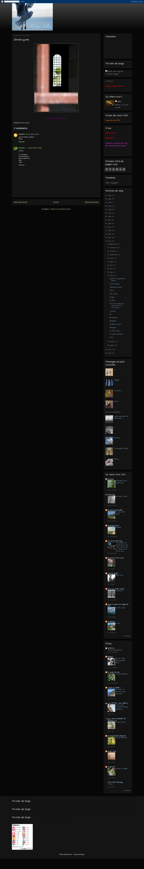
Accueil (56, 202)
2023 (110, 206)
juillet (112, 261)
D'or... (111, 337)
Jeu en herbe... (115, 284)
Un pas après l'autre (120, 513)
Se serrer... (118, 390)
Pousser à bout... (115, 324)
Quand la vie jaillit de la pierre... (117, 279)
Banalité (118, 527)
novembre (113, 247)
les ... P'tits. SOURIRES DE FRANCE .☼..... (117, 719)
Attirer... (116, 459)
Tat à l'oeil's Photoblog (115, 782)
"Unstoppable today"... (121, 448)
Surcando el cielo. (121, 496)
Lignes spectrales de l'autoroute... (121, 417)
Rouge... (112, 297)
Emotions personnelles (115, 510)
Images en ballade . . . (115, 687)
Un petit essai (120, 722)
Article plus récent (20, 202)
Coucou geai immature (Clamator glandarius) (122, 707)
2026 (110, 195)
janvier (112, 345)
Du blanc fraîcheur (122, 674)
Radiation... (113, 321)
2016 (109, 230)
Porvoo (118, 623)
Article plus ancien (92, 202)
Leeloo (119, 101)
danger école (112, 751)
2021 (110, 213)
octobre (113, 251)
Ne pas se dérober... (117, 334)
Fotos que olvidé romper (116, 589)
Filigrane (110, 656)
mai (111, 268)
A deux (110, 784)
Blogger (82, 854)
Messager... (113, 327)
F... (110, 314)
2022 (110, 209)
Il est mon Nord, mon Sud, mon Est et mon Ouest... (117, 305)
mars (112, 275)
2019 (109, 220)
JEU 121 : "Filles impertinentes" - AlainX (121, 660)
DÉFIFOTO (111, 648)
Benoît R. (22, 134)
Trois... (112, 290)
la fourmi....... (23, 148)
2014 (109, 237)
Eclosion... (117, 438)
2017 (109, 227)
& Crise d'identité (121, 737)
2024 (110, 202)
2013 (109, 241)
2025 (110, 199)
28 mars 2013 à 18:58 (35, 148)
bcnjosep (111, 479)
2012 (110, 349)
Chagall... (116, 380)
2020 (110, 216)
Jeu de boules (120, 608)
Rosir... (116, 401)
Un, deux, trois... (115, 331)
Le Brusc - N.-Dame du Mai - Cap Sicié (121, 691)
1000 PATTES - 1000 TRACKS (118, 703)
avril (111, 272)
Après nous (119, 575)
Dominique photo (113, 525)
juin (111, 265)
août (112, 258)
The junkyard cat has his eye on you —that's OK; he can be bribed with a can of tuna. (122, 547)
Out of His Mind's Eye (115, 541)
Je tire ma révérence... (113, 412)
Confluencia (119, 591)
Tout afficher (126, 636)
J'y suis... (113, 311)
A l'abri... (112, 300)
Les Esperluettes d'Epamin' (117, 736)
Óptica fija (111, 494)
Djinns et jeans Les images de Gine (118, 605)
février (112, 341)
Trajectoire (111, 767)
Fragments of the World (115, 558)
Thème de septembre (115, 650)
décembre (113, 244)
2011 (109, 353)
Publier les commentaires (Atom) (61, 209)
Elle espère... (114, 317)
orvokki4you (111, 621)
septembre (114, 254)
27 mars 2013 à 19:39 (32, 134)
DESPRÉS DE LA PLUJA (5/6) (121, 482)
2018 (109, 223)
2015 (110, 234)
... (114, 369)
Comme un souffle (121, 768)
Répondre (22, 142)
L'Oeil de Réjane (113, 573)
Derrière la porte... (116, 287)
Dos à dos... (114, 294)
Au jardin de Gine (114, 672)
